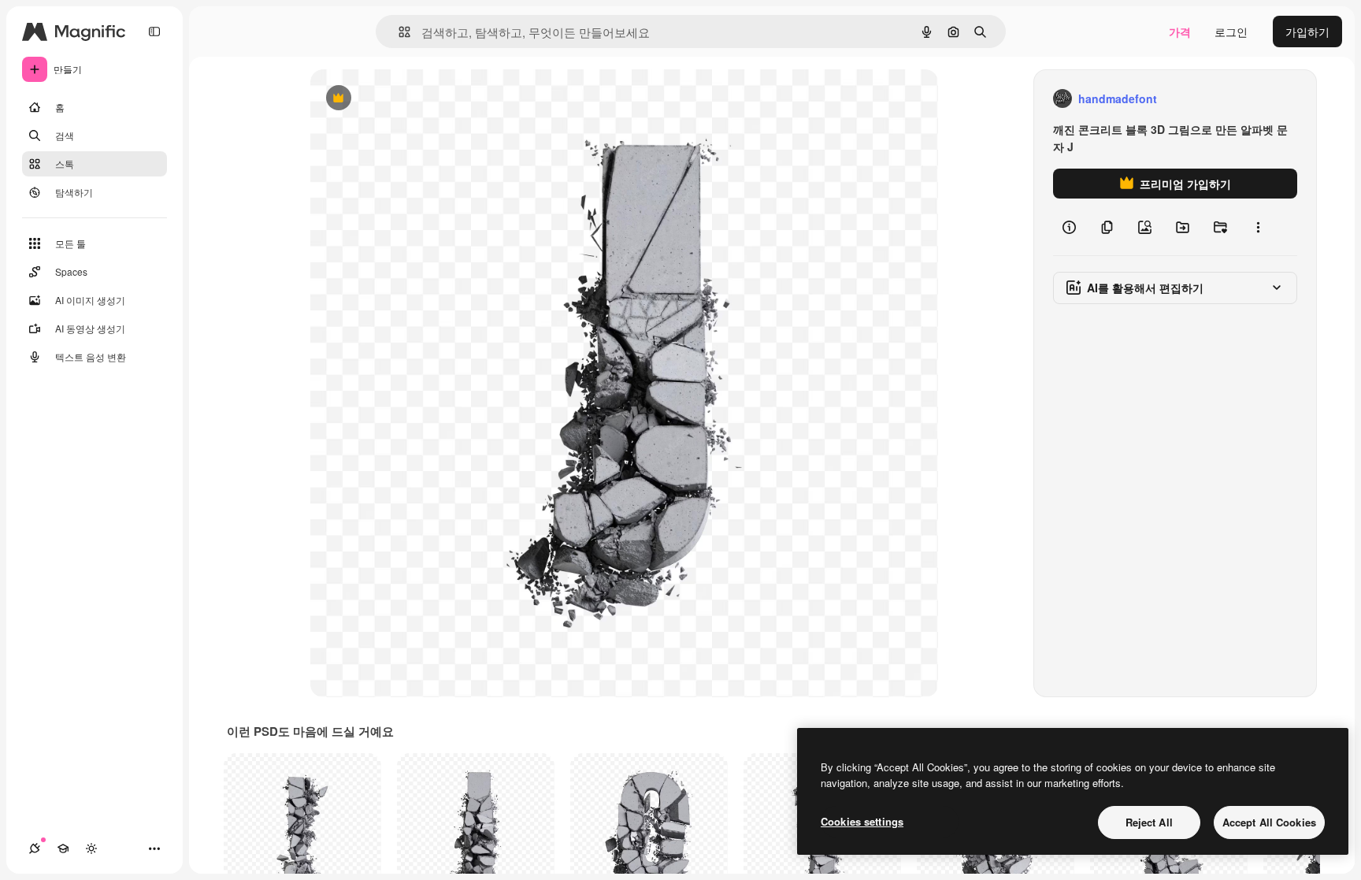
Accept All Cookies (1269, 822)
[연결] (34, 848)
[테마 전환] (91, 848)
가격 (1180, 31)
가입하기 (1307, 31)
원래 (401, 99)
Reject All (1149, 822)
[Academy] (63, 848)
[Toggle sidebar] (154, 31)
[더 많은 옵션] (1258, 227)
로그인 (1231, 31)
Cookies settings (862, 821)
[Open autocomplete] (398, 32)
